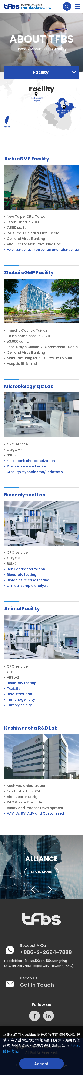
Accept (41, 1063)
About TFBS (40, 48)
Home (21, 48)
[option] (41, 867)
